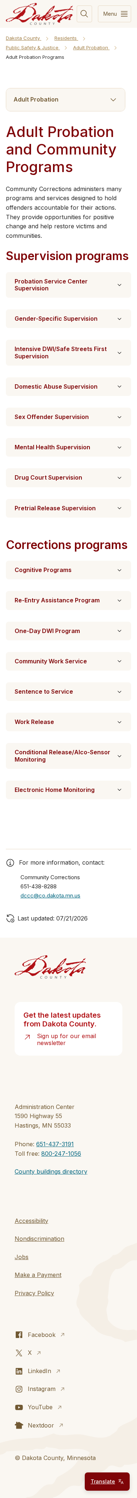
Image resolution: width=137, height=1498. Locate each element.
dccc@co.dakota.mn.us (50, 895)
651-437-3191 (55, 1144)
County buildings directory (51, 1171)
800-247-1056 (61, 1153)
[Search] (84, 13)
